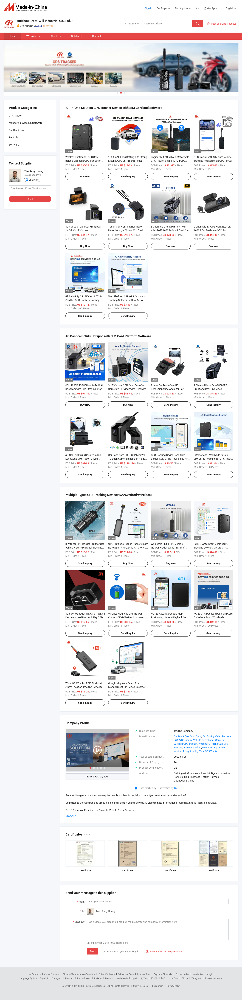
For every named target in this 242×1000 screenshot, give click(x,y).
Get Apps (212, 8)
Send (92, 951)
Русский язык (84, 978)
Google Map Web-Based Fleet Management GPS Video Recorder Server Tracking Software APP (126, 686)
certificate (85, 870)
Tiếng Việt (196, 978)
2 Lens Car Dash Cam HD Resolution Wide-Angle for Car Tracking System (167, 388)
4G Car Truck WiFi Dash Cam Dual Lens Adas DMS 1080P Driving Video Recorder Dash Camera (83, 458)
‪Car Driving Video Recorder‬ (217, 736)
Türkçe (185, 978)
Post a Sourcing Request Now (164, 951)
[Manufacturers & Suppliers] (26, 7)
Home (12, 36)
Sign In (148, 8)
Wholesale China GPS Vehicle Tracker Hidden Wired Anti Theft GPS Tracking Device (168, 547)
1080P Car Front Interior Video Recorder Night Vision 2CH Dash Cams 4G (125, 230)
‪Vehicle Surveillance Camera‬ (208, 740)
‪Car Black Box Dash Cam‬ (187, 736)
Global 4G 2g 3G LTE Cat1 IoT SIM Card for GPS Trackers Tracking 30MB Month (83, 300)
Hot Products (34, 974)
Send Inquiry (128, 176)
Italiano (98, 978)
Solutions (76, 36)
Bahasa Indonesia (213, 978)
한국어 (144, 978)
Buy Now (85, 176)
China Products (51, 974)
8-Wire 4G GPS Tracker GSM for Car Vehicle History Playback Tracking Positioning (84, 547)
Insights (210, 974)
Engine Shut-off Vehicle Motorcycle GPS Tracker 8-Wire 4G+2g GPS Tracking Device (170, 160)
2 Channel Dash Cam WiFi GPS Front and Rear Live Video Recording (210, 388)
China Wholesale (107, 974)
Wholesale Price (126, 974)
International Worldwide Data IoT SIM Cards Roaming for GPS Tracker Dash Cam (213, 458)
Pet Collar (14, 137)
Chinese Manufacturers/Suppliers (79, 974)
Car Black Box (16, 130)
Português (56, 978)
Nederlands (122, 978)
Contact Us (98, 36)
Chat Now (33, 179)
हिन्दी (163, 978)
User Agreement (140, 985)
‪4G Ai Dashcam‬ (183, 740)
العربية (134, 978)
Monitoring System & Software (25, 122)
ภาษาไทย (173, 978)
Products (35, 36)
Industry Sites (143, 974)
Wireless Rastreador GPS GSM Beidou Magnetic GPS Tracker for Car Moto (83, 160)
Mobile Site (198, 974)
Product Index (182, 974)
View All (70, 815)
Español (44, 978)
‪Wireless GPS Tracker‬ (185, 743)
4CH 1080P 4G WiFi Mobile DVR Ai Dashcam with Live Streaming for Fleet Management (84, 388)
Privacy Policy (173, 985)
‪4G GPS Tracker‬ (192, 747)
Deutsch (109, 978)
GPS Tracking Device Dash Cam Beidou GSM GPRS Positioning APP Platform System (170, 458)
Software (14, 144)
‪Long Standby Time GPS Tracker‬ (200, 751)
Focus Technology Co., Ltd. (98, 985)
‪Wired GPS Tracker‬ (208, 743)
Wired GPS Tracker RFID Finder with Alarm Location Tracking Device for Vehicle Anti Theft (84, 686)
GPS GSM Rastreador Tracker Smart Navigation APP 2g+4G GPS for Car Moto (128, 547)
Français (69, 978)
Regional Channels (163, 974)
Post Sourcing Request (223, 23)
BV (175, 788)
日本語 (154, 978)
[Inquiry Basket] (197, 8)
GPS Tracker (15, 115)
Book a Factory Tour (97, 776)
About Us (55, 36)
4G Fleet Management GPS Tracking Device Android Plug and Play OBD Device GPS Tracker (85, 617)
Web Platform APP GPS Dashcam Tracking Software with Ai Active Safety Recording (126, 300)
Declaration (157, 985)
